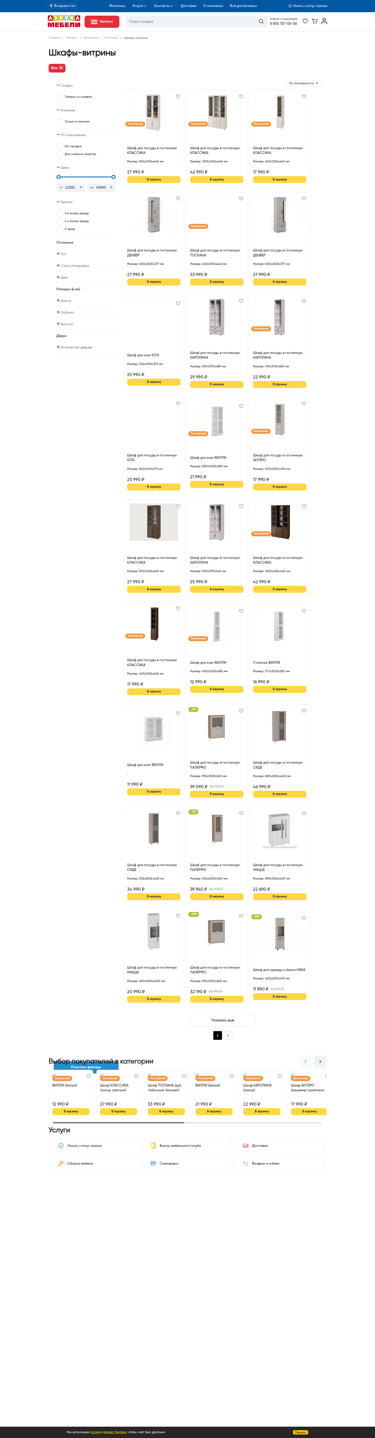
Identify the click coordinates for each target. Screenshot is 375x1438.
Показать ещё (222, 1020)
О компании (213, 6)
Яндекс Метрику (115, 1432)
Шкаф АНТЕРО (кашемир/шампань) (307, 1088)
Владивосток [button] (65, 6)
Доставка (188, 6)
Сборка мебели (80, 1164)
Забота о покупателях (284, 19)
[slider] (58, 177)
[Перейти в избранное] (305, 23)
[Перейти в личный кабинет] (324, 23)
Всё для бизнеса (243, 6)
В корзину (154, 179)
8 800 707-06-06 (283, 24)
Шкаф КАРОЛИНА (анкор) (257, 1088)
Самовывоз (169, 1164)
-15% (193, 709)
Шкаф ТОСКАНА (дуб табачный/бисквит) (164, 1088)
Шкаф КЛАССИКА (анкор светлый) (114, 1088)
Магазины (117, 6)
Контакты (161, 6)
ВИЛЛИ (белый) (64, 1085)
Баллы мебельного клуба (180, 1146)
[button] (178, 97)
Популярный (135, 124)
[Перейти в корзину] (315, 23)
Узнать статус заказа (310, 6)
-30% (194, 914)
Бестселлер (260, 431)
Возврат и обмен (266, 1164)
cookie (95, 1432)
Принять (300, 1432)
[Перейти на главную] (64, 26)
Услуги (137, 6)
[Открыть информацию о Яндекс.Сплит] (143, 166)
